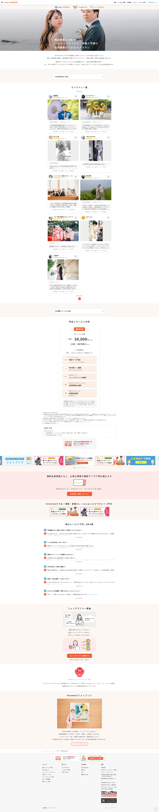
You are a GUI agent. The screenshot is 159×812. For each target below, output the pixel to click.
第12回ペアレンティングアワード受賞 (79, 679)
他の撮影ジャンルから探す (63, 311)
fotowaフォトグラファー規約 (108, 769)
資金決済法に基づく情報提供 (108, 785)
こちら (57, 423)
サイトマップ (52, 808)
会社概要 (44, 808)
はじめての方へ (66, 767)
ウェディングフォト (51, 751)
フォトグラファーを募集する (79, 656)
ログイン (135, 2)
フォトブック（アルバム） (49, 772)
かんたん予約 (142, 2)
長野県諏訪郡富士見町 (60, 55)
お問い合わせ (65, 772)
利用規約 (49, 412)
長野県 (58, 751)
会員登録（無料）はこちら (79, 494)
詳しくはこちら (86, 421)
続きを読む (79, 537)
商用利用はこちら (153, 2)
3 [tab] (79, 467)
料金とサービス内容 (47, 767)
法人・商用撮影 (46, 779)
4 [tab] (82, 467)
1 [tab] (74, 467)
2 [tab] (76, 467)
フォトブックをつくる (79, 744)
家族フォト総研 (46, 781)
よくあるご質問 (121, 2)
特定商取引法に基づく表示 (108, 782)
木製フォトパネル (47, 774)
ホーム (43, 751)
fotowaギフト (45, 769)
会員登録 (129, 2)
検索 (115, 2)
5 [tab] (84, 467)
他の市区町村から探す (61, 76)
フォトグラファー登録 (48, 777)
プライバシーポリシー (107, 772)
